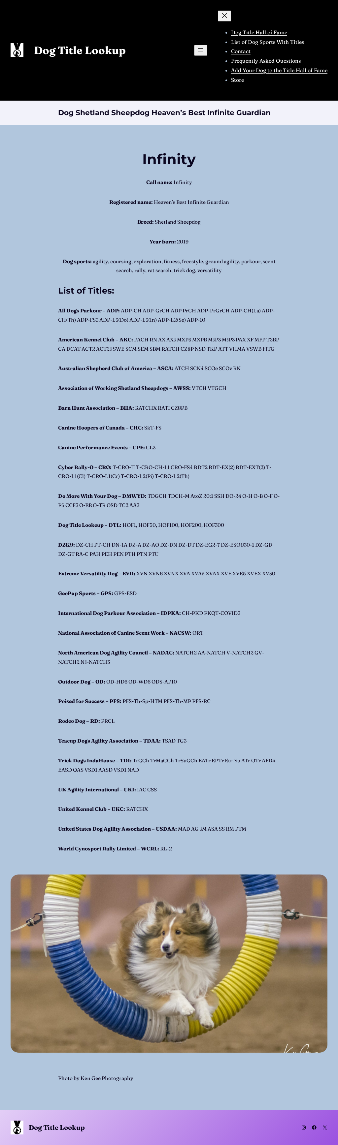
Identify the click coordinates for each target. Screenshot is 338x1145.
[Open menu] (200, 50)
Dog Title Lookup (80, 50)
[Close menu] (224, 16)
